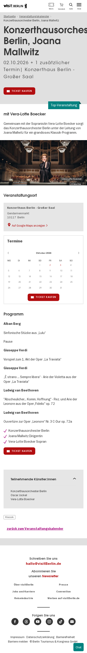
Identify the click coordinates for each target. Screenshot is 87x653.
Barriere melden (18, 641)
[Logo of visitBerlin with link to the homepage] (15, 6)
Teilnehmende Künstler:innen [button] (33, 479)
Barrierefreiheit (65, 637)
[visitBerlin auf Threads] (26, 621)
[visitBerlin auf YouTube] (37, 621)
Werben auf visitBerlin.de (63, 598)
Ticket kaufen (22, 91)
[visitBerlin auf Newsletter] (72, 621)
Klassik (9, 517)
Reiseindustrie (23, 598)
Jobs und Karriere (23, 591)
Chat (78, 647)
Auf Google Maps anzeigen (28, 225)
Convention (63, 591)
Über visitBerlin (23, 584)
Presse (63, 584)
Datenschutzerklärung (40, 637)
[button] (61, 6)
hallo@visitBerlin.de (43, 563)
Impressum (17, 637)
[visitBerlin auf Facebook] (15, 621)
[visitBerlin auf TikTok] (60, 621)
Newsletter (50, 576)
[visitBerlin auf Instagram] (49, 621)
